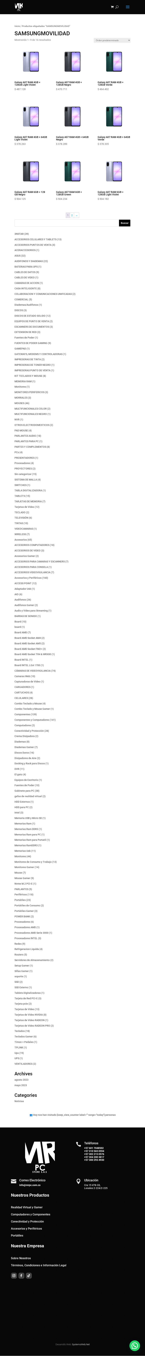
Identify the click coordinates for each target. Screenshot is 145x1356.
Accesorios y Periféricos (26, 1228)
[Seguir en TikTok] (29, 1276)
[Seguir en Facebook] (21, 1276)
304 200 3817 (96, 1157)
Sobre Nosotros (21, 1258)
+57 (86, 1151)
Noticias (19, 1101)
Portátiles (17, 1235)
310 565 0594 (96, 1151)
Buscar (125, 223)
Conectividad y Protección (27, 1221)
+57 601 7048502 (94, 1148)
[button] (134, 1345)
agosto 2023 (21, 1079)
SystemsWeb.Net (81, 1344)
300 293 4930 (96, 1159)
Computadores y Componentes (30, 1214)
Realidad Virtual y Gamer (27, 1207)
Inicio (17, 26)
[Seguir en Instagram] (14, 1276)
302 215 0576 (96, 1154)
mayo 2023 (20, 1085)
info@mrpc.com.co (29, 1185)
